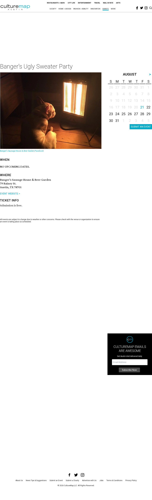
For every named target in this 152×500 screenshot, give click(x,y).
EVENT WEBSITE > (10, 193)
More (113, 9)
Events (106, 9)
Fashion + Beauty (80, 9)
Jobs (101, 480)
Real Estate (108, 3)
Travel (97, 3)
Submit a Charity (72, 480)
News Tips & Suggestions (36, 480)
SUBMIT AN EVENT (141, 126)
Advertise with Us (89, 480)
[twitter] (141, 8)
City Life (71, 3)
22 (148, 107)
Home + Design (64, 9)
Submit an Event (56, 480)
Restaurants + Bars (56, 3)
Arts (118, 3)
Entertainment (84, 3)
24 (117, 114)
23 (111, 114)
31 (117, 121)
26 (130, 114)
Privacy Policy (131, 480)
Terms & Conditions (114, 480)
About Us (19, 480)
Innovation (95, 9)
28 (142, 114)
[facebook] (137, 8)
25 (123, 114)
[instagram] (146, 8)
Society (53, 9)
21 (142, 107)
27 (136, 114)
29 (148, 114)
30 (111, 121)
